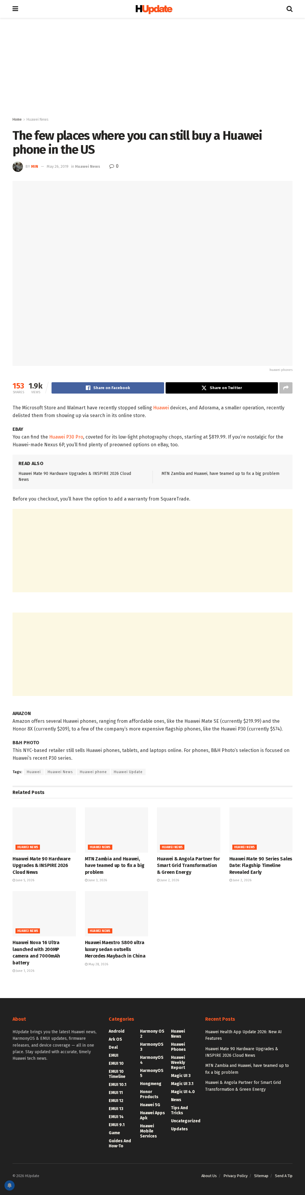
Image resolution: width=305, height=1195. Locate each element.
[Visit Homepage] (152, 9)
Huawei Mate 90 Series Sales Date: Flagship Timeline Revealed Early (260, 865)
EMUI (113, 1055)
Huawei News (38, 119)
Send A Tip (283, 1176)
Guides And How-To (120, 1143)
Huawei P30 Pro (66, 437)
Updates (179, 1129)
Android (117, 1031)
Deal (113, 1047)
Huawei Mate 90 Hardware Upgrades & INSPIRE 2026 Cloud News (42, 865)
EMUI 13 (116, 1108)
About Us (209, 1176)
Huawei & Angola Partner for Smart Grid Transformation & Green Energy (188, 865)
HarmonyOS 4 (152, 1060)
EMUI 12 (116, 1100)
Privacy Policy (235, 1176)
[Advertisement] (152, 68)
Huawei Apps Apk (152, 1115)
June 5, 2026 (24, 880)
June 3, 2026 (97, 880)
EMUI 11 (116, 1092)
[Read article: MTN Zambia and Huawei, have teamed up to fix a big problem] (116, 830)
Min (34, 166)
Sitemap (261, 1176)
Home (17, 119)
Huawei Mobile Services (148, 1131)
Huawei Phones (178, 1047)
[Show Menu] (15, 9)
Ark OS (115, 1039)
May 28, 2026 (98, 964)
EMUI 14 (116, 1116)
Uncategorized (185, 1120)
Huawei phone (93, 772)
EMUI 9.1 (117, 1124)
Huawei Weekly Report (178, 1062)
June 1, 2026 (24, 971)
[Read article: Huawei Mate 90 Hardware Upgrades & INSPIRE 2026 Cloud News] (44, 830)
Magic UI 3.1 (182, 1083)
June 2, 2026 (169, 880)
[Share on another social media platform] (285, 388)
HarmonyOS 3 (152, 1047)
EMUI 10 (116, 1063)
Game (114, 1132)
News (176, 1099)
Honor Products (149, 1094)
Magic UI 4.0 (183, 1091)
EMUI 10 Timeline (117, 1074)
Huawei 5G (150, 1104)
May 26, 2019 (58, 166)
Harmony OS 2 (152, 1034)
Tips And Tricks (179, 1110)
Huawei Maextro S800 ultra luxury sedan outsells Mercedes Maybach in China (115, 949)
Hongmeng (150, 1083)
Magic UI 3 (181, 1075)
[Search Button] (289, 9)
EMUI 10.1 (117, 1084)
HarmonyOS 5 (152, 1073)
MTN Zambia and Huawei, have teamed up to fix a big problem (220, 473)
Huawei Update (128, 772)
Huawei (161, 408)
